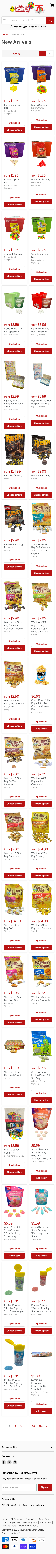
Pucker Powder (11, 1314)
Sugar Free (14, 1522)
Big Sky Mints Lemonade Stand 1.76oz (13, 403)
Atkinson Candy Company (38, 1082)
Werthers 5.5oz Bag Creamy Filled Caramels (14, 703)
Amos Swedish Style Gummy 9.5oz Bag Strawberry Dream (41, 1154)
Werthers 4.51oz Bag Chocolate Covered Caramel (13, 625)
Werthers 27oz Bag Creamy (39, 855)
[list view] (49, 53)
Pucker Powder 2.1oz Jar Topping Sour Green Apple (14, 1308)
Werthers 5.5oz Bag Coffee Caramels (12, 781)
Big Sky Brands (11, 335)
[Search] (50, 20)
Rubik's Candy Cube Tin (11, 1151)
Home (5, 34)
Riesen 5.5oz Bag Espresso (13, 546)
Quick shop (14, 123)
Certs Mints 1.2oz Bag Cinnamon (40, 330)
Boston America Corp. (14, 1156)
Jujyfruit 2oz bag (13, 254)
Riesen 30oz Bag (13, 475)
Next (42, 1426)
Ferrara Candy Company (10, 112)
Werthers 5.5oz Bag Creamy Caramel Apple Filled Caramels (39, 627)
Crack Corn (36, 712)
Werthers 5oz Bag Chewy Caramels (41, 999)
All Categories (30, 1522)
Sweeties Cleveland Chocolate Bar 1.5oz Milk (39, 1385)
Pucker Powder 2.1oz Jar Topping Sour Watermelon (41, 1308)
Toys (4, 1522)
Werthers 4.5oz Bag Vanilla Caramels (39, 781)
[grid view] (42, 53)
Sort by (16, 53)
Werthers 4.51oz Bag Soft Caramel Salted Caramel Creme (41, 549)
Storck (7, 478)
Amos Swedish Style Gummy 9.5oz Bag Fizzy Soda (39, 1232)
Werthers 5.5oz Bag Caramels (12, 855)
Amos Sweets (37, 1161)
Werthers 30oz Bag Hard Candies (41, 927)
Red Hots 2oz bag (40, 179)
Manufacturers (9, 1525)
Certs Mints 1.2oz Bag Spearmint (13, 330)
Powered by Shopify (11, 1533)
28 (33, 1426)
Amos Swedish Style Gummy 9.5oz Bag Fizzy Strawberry (12, 1232)
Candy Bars (43, 1519)
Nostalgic (30, 1519)
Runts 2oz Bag (39, 105)
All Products (17, 1519)
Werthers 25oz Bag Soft (12, 927)
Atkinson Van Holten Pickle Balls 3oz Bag (41, 1075)
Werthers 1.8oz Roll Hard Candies (13, 1074)
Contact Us (45, 1522)
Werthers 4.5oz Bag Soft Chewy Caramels (13, 1000)
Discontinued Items (28, 1525)
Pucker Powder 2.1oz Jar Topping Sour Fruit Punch (13, 1383)
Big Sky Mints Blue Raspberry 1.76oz (41, 402)
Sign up (45, 1487)
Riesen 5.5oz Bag (40, 475)
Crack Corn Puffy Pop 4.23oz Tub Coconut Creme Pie (40, 705)
